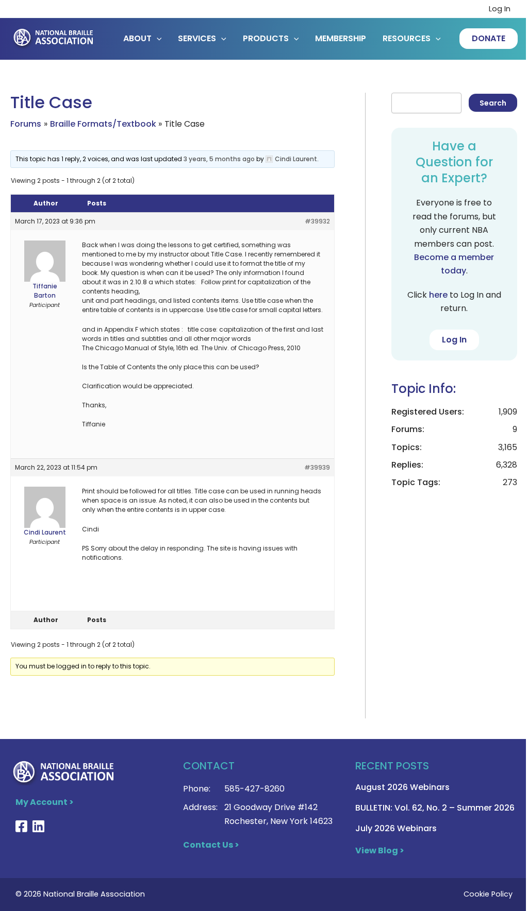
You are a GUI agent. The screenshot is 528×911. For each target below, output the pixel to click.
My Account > (44, 802)
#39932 (317, 221)
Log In (499, 9)
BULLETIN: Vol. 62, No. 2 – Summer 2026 (435, 808)
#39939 (317, 467)
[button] (488, 38)
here (438, 295)
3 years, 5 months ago (219, 158)
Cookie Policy (488, 894)
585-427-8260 (254, 789)
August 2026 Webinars (402, 787)
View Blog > (379, 850)
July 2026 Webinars (396, 828)
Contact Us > (211, 845)
